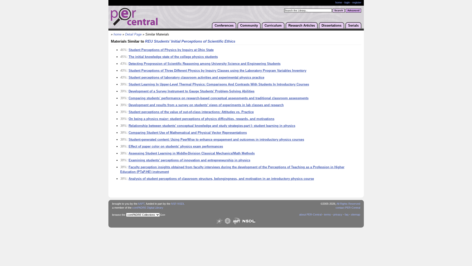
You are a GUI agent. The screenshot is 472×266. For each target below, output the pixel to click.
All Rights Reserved (348, 203)
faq (346, 214)
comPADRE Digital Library (147, 207)
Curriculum (273, 25)
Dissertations (331, 25)
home (338, 2)
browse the (118, 214)
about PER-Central (310, 214)
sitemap (355, 214)
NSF (174, 203)
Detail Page (133, 34)
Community (249, 25)
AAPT (141, 203)
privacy (337, 214)
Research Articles (301, 25)
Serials (353, 25)
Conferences (224, 25)
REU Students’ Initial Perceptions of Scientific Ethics (190, 41)
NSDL (181, 203)
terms (327, 214)
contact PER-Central (348, 207)
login (347, 2)
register (356, 2)
